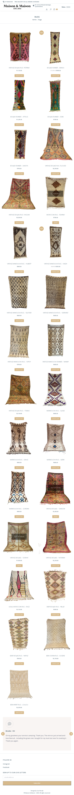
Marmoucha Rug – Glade (56, 411)
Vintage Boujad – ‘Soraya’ (19, 558)
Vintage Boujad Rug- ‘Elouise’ (55, 166)
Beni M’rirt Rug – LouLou (19, 705)
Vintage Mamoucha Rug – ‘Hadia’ (55, 264)
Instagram (6, 764)
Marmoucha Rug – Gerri (55, 460)
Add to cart (19, 75)
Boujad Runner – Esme (56, 117)
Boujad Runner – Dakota (19, 166)
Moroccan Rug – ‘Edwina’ (56, 215)
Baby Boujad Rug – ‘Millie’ (56, 607)
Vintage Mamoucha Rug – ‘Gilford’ (19, 313)
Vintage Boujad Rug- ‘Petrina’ (19, 68)
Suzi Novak (40, 791)
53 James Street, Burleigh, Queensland (43, 5)
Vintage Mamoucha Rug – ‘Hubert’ (19, 264)
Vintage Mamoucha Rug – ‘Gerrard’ (55, 313)
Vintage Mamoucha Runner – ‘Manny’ (55, 362)
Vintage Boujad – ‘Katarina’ (55, 558)
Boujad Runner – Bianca (55, 68)
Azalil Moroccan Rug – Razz (19, 607)
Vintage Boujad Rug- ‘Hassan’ (19, 215)
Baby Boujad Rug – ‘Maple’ (19, 656)
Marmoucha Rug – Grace (19, 460)
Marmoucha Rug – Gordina (19, 509)
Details (56, 222)
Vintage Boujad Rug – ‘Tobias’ (19, 411)
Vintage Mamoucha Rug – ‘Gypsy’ (19, 362)
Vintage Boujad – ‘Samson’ (55, 509)
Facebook (6, 767)
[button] (3, 734)
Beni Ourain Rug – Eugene (55, 656)
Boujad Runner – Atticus (19, 117)
